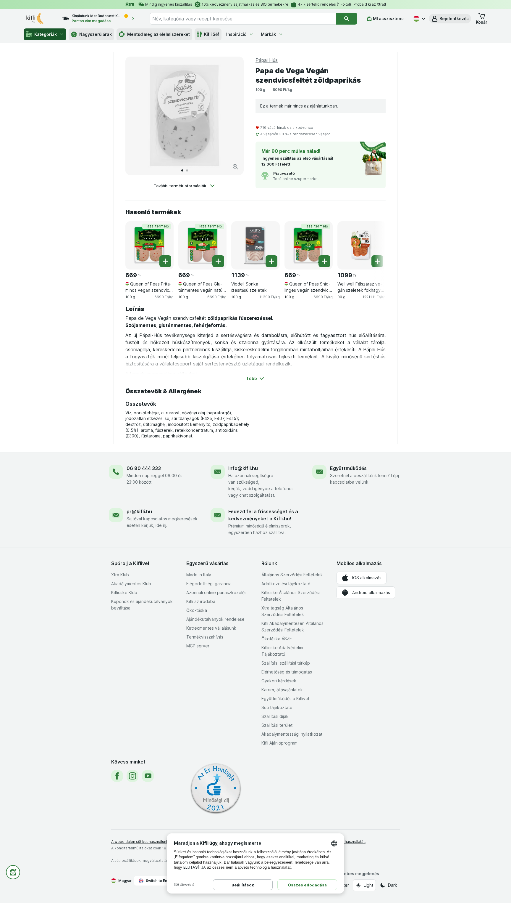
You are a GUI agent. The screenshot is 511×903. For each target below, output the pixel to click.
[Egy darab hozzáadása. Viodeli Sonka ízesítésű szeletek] (271, 261)
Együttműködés (348, 468)
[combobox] (243, 19)
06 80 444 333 (144, 468)
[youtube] (148, 776)
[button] (450, 18)
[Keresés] (346, 19)
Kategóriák (45, 34)
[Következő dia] (233, 116)
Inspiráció (236, 34)
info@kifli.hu (243, 468)
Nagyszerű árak (95, 34)
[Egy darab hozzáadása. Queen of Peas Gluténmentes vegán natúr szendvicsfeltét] (218, 261)
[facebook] (117, 776)
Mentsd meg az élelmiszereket (158, 34)
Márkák (268, 34)
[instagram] (132, 776)
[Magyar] (418, 19)
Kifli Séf (211, 34)
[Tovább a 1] (182, 170)
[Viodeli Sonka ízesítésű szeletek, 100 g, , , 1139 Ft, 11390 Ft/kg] (255, 245)
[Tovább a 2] (187, 170)
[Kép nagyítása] (235, 166)
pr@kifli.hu (139, 511)
